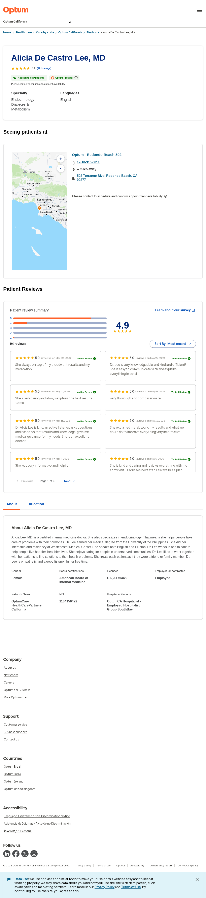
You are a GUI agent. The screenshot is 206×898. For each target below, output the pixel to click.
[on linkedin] (6, 853)
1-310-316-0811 (88, 162)
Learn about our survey (173, 310)
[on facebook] (16, 853)
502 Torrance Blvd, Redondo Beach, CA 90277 (107, 177)
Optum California (15, 21)
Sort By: (170, 344)
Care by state (45, 32)
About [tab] (11, 504)
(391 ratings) (44, 68)
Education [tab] (35, 504)
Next (67, 481)
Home (7, 32)
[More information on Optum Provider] (76, 77)
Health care (24, 32)
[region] (39, 211)
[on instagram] (34, 853)
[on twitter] (25, 853)
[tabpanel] (103, 567)
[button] (39, 209)
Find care (93, 32)
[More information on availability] (165, 196)
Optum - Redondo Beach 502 (97, 155)
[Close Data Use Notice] (197, 879)
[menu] (200, 10)
